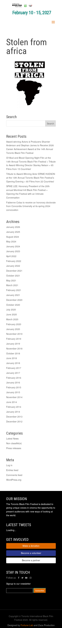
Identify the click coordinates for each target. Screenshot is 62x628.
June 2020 (11, 314)
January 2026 (13, 226)
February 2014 (13, 406)
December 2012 (14, 421)
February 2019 (13, 338)
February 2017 (13, 368)
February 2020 (13, 324)
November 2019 (14, 333)
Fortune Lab (27, 625)
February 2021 (13, 290)
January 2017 (13, 372)
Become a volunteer (31, 553)
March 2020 (12, 319)
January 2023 (13, 251)
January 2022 (13, 265)
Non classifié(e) (14, 443)
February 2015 (13, 387)
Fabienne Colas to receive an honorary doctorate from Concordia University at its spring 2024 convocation (31, 206)
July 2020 (11, 309)
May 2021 (11, 280)
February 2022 (13, 261)
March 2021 (12, 285)
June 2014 (11, 402)
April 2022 (11, 256)
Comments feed (14, 475)
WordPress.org (13, 479)
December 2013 (14, 416)
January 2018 (13, 363)
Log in (9, 465)
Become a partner (31, 560)
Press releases (13, 448)
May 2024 (11, 241)
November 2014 (14, 397)
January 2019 (13, 343)
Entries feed (12, 470)
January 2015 (13, 392)
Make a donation (31, 545)
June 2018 (11, 358)
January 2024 (13, 246)
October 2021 (13, 275)
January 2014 (13, 411)
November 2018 (14, 348)
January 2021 (13, 295)
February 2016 (13, 377)
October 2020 (13, 304)
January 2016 (13, 382)
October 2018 (13, 353)
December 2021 (14, 270)
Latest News (12, 438)
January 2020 (13, 329)
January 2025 (13, 231)
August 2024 (12, 236)
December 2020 (14, 299)
